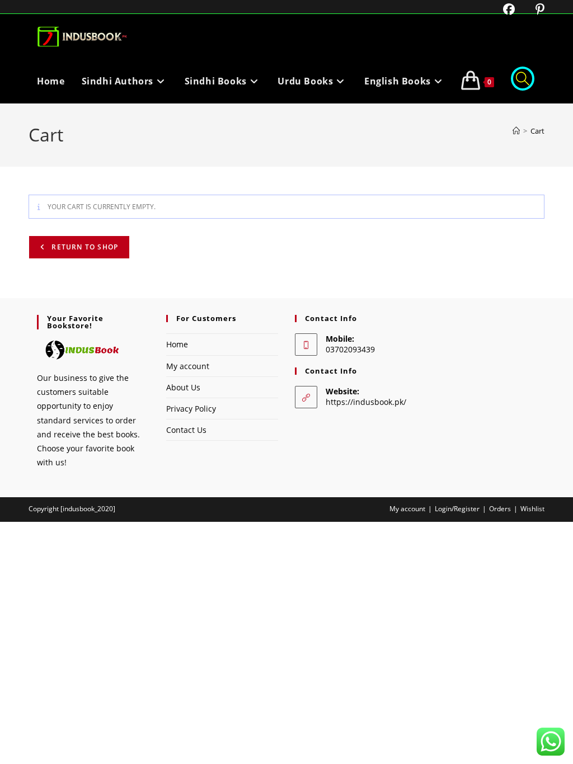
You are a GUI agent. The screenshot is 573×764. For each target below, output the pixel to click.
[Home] (516, 131)
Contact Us (186, 430)
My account (187, 366)
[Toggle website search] (522, 81)
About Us (183, 387)
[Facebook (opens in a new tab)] (502, 9)
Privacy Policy (191, 408)
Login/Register (457, 508)
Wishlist (532, 508)
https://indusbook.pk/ (366, 402)
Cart (537, 131)
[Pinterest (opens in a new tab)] (531, 9)
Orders (500, 508)
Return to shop (83, 247)
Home (177, 344)
